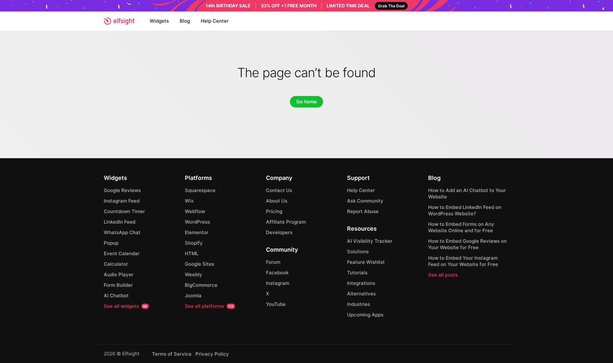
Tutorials (357, 273)
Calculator (116, 264)
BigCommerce (201, 285)
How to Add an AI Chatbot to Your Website (467, 193)
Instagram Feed (122, 201)
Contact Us (279, 190)
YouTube (276, 304)
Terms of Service (172, 354)
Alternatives (361, 294)
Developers (279, 232)
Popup (111, 243)
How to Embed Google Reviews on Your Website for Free (467, 244)
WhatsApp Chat (122, 232)
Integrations (361, 283)
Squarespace (200, 190)
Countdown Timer (124, 211)
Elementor (196, 232)
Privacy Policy (212, 354)
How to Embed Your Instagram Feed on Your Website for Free (463, 261)
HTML (191, 253)
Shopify (194, 243)
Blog (185, 21)
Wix (189, 201)
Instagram (277, 283)
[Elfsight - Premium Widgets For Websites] (119, 21)
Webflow (195, 211)
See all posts (443, 275)
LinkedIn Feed (119, 222)
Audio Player (118, 274)
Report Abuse (363, 211)
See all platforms (209, 306)
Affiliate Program (286, 222)
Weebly (193, 274)
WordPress (197, 222)
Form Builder (118, 285)
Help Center (215, 21)
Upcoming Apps (365, 315)
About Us (276, 201)
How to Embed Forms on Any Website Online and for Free (461, 227)
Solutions (358, 251)
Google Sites (199, 264)
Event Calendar (122, 253)
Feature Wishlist (366, 262)
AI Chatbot (116, 296)
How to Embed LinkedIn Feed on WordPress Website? (464, 210)
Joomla (193, 296)
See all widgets (125, 306)
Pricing (274, 211)
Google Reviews (122, 190)
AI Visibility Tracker (369, 241)
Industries (358, 304)
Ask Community (365, 201)
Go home (306, 102)
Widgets (159, 21)
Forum (273, 262)
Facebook (277, 273)
